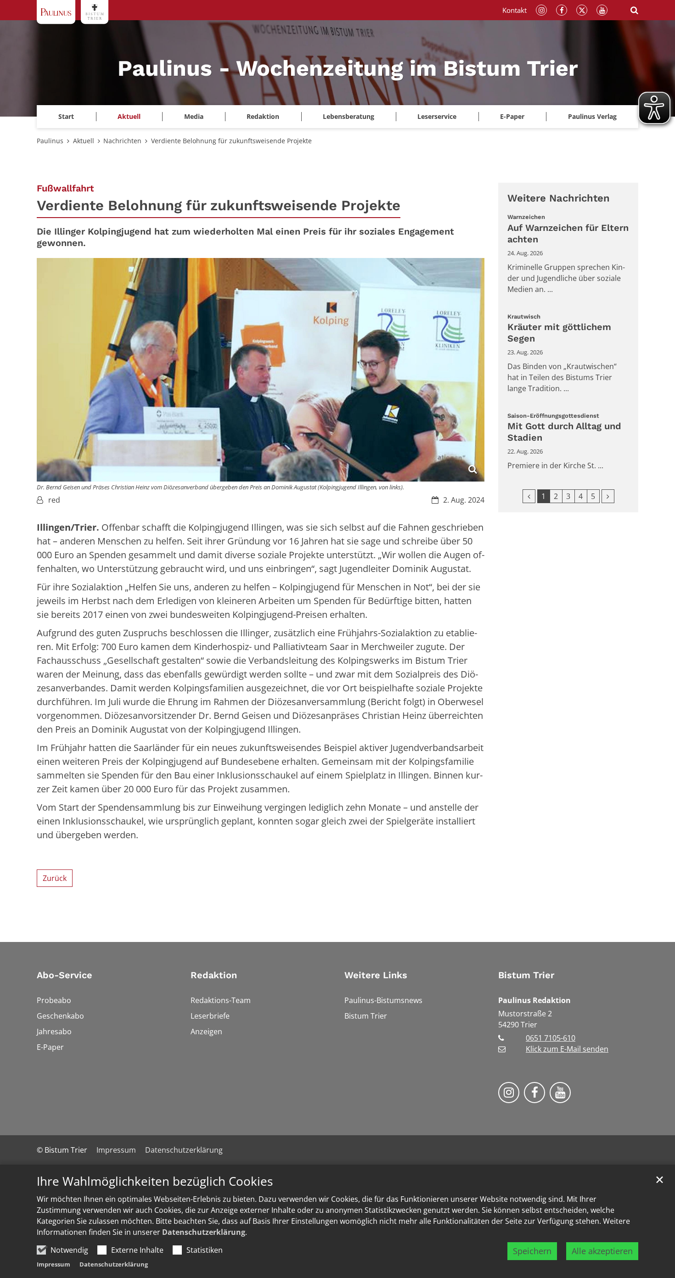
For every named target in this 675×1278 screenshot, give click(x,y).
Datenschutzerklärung (203, 1232)
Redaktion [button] (263, 116)
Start (66, 116)
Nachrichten (122, 140)
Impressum (53, 1264)
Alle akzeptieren (602, 1250)
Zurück (55, 878)
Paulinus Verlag (592, 116)
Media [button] (193, 116)
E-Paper (512, 116)
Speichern (532, 1250)
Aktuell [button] (129, 116)
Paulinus (50, 140)
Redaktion (214, 975)
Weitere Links (375, 975)
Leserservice (436, 116)
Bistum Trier (526, 975)
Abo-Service (64, 975)
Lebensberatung (348, 116)
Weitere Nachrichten (558, 198)
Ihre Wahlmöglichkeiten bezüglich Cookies (155, 1181)
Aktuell (83, 140)
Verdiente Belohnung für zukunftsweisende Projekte (231, 140)
